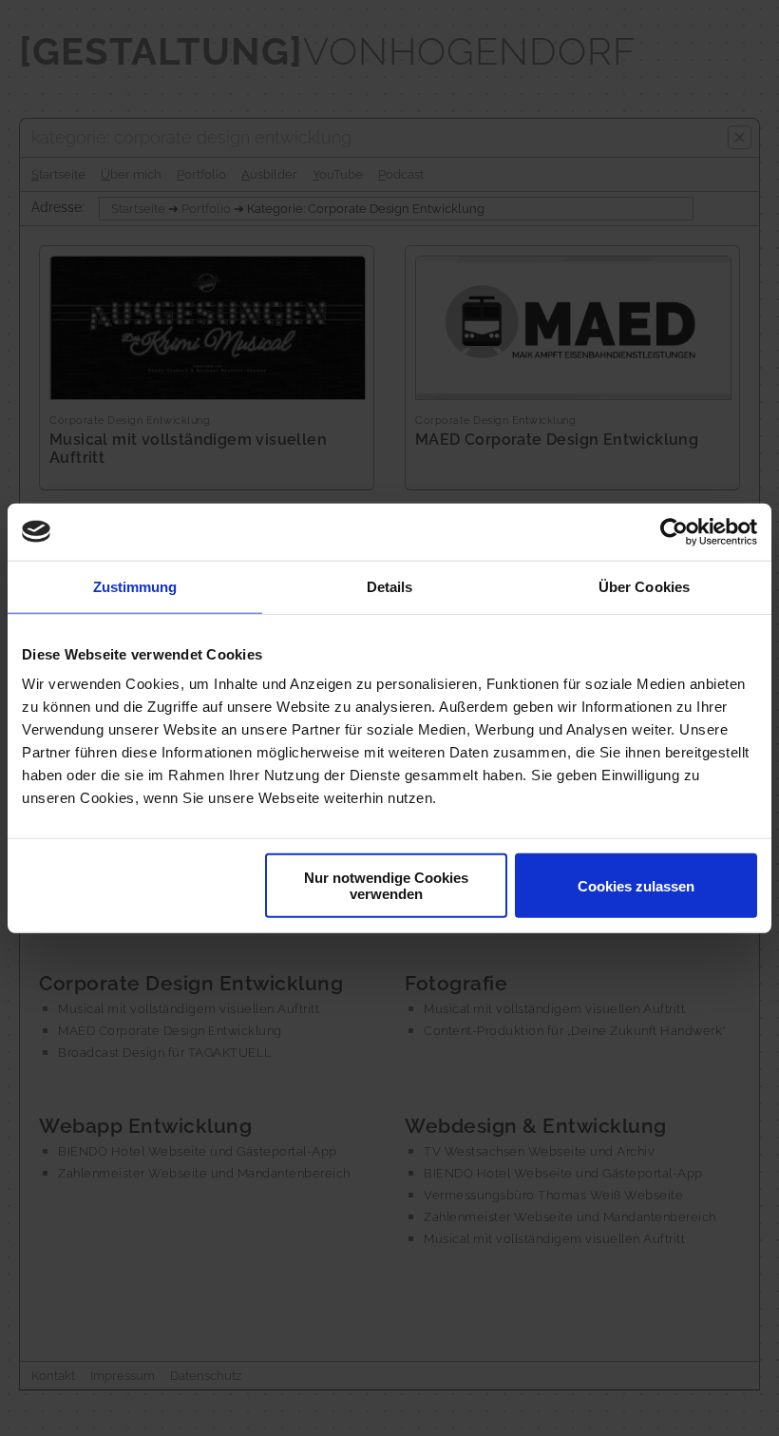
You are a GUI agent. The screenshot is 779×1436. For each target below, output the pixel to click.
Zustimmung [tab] (135, 586)
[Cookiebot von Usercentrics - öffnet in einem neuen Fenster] (674, 531)
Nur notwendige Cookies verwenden (386, 886)
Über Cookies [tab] (644, 586)
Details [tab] (390, 586)
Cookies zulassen (636, 885)
